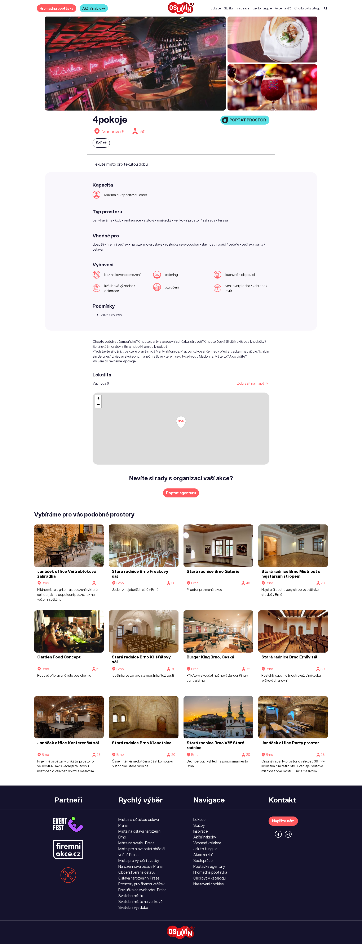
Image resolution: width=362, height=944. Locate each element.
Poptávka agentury (209, 866)
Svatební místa (130, 895)
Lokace (216, 8)
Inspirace (243, 8)
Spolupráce (203, 860)
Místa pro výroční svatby (138, 860)
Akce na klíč (283, 8)
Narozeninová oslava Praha (140, 866)
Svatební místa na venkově (140, 901)
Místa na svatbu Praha (136, 843)
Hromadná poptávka (57, 8)
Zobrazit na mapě (251, 383)
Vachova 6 (113, 131)
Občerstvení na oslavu (136, 872)
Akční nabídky (93, 8)
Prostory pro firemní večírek (141, 884)
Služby (229, 8)
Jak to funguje (262, 8)
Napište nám (283, 821)
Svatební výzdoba (133, 907)
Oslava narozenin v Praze (138, 878)
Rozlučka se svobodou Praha (142, 889)
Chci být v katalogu (307, 8)
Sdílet (101, 143)
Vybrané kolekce (207, 843)
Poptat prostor (248, 120)
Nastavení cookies (208, 884)
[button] (181, 422)
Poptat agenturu (181, 493)
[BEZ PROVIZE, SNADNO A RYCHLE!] (181, 8)
